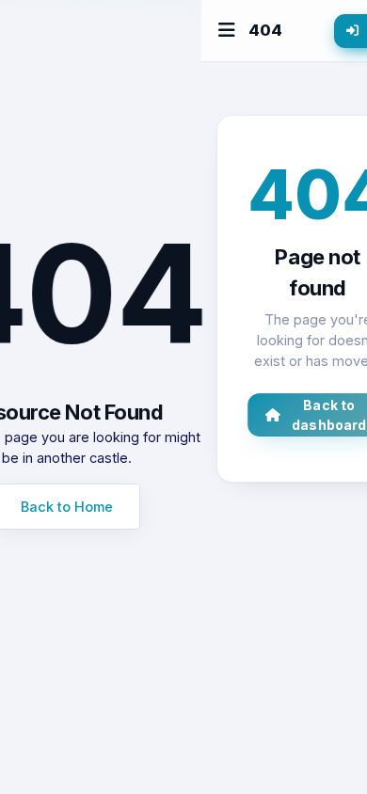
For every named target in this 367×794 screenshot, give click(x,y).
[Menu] (227, 30)
